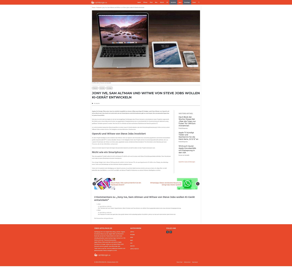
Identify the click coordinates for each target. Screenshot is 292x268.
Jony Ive (98, 103)
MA (131, 240)
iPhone (145, 2)
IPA (131, 237)
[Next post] (197, 183)
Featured (95, 88)
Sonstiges (187, 2)
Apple (139, 2)
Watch (162, 2)
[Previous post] (94, 183)
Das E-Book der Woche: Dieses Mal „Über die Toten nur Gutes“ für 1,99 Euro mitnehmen (187, 121)
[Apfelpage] (99, 2)
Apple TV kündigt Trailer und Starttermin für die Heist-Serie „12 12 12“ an (188, 136)
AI (94, 103)
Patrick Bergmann (183, 128)
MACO (132, 246)
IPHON (132, 234)
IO (131, 243)
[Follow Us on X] (167, 232)
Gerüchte (173, 2)
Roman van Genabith (184, 155)
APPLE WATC (134, 248)
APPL (131, 232)
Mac (156, 2)
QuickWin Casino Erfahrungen (187, 162)
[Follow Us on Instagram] (170, 232)
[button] (199, 2)
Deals (194, 2)
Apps (180, 2)
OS (167, 2)
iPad (151, 2)
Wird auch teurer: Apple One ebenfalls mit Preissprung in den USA (187, 149)
